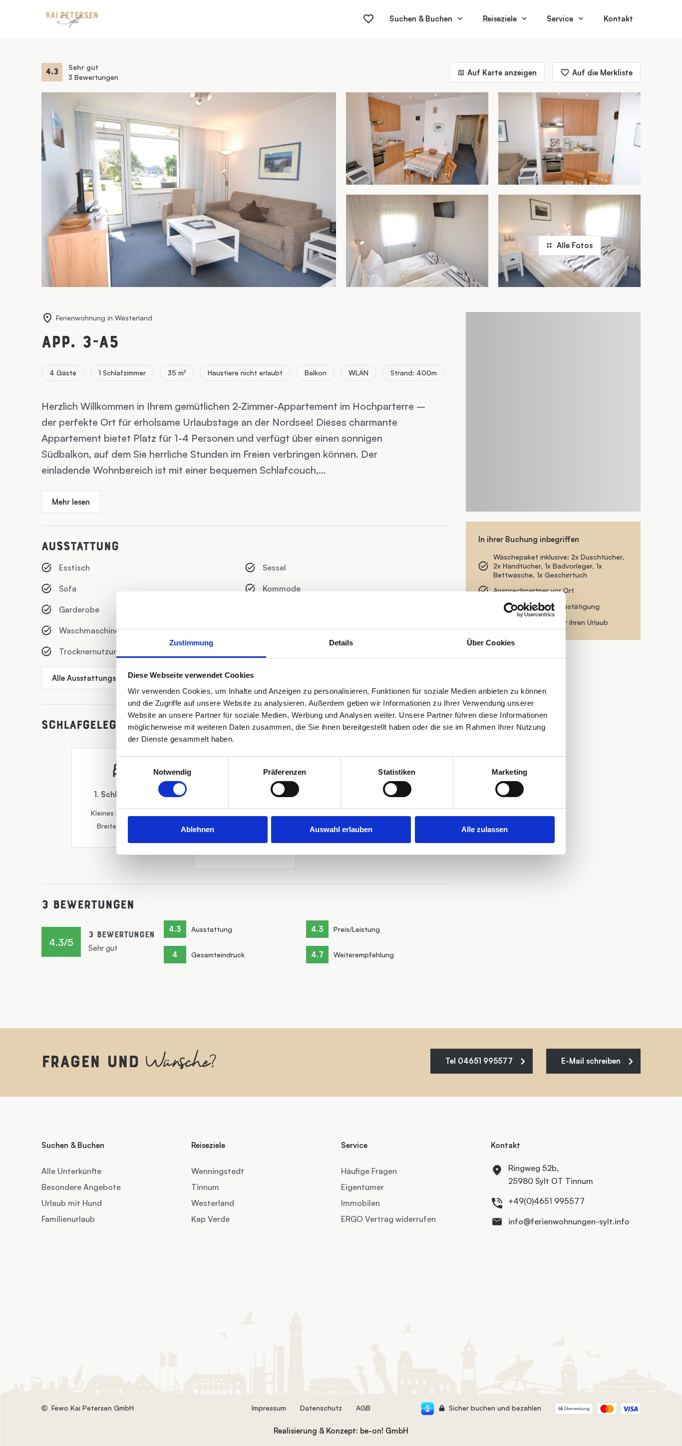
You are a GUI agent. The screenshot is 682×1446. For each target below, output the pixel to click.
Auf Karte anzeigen (502, 72)
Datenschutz (321, 1408)
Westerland (212, 1203)
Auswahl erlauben (341, 829)
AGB (363, 1408)
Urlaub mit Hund (71, 1203)
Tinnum (205, 1187)
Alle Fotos (575, 245)
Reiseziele (500, 18)
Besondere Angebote (81, 1187)
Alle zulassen (484, 829)
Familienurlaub (68, 1219)
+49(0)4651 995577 (546, 1201)
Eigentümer (362, 1187)
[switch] (285, 789)
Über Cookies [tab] (491, 642)
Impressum (269, 1408)
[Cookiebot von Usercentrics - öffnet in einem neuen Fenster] (511, 609)
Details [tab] (341, 642)
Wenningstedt (217, 1171)
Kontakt (618, 18)
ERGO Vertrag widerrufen (388, 1219)
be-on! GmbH (384, 1431)
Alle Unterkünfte (71, 1171)
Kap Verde (210, 1219)
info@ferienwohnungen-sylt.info (569, 1221)
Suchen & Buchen (420, 18)
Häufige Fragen (369, 1171)
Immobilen (360, 1203)
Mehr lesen (71, 502)
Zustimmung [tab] (191, 642)
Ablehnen (197, 829)
